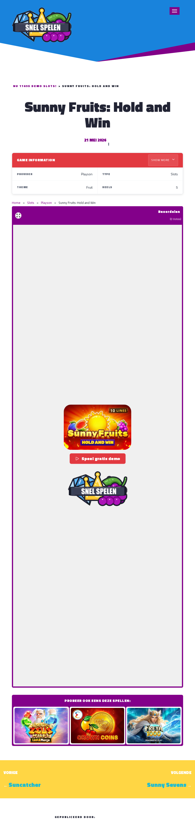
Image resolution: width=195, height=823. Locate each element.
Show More (160, 160)
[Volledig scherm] (18, 215)
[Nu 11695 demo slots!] (41, 24)
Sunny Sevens (166, 784)
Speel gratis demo (101, 458)
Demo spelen (41, 726)
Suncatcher (25, 784)
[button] (97, 427)
